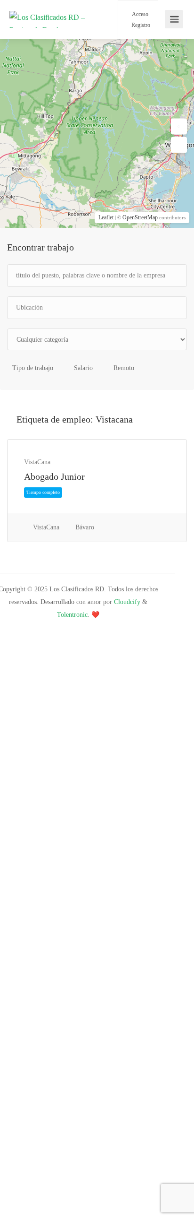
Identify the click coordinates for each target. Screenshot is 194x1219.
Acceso (139, 14)
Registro (140, 25)
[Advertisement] (97, 728)
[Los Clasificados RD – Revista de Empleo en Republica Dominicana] (47, 32)
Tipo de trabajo (32, 368)
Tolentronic (72, 614)
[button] (179, 127)
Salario (83, 368)
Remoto (123, 368)
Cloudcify (127, 601)
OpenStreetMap (140, 217)
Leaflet (105, 217)
